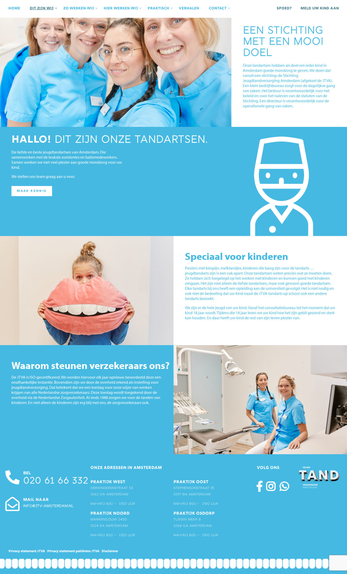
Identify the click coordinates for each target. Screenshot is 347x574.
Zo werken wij (78, 8)
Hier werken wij (121, 8)
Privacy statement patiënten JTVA (73, 551)
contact (218, 8)
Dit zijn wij (42, 8)
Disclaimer (110, 551)
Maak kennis (31, 191)
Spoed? (284, 8)
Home (14, 8)
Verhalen (189, 8)
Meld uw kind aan (320, 8)
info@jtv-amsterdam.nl (48, 506)
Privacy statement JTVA (27, 551)
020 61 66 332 (55, 481)
